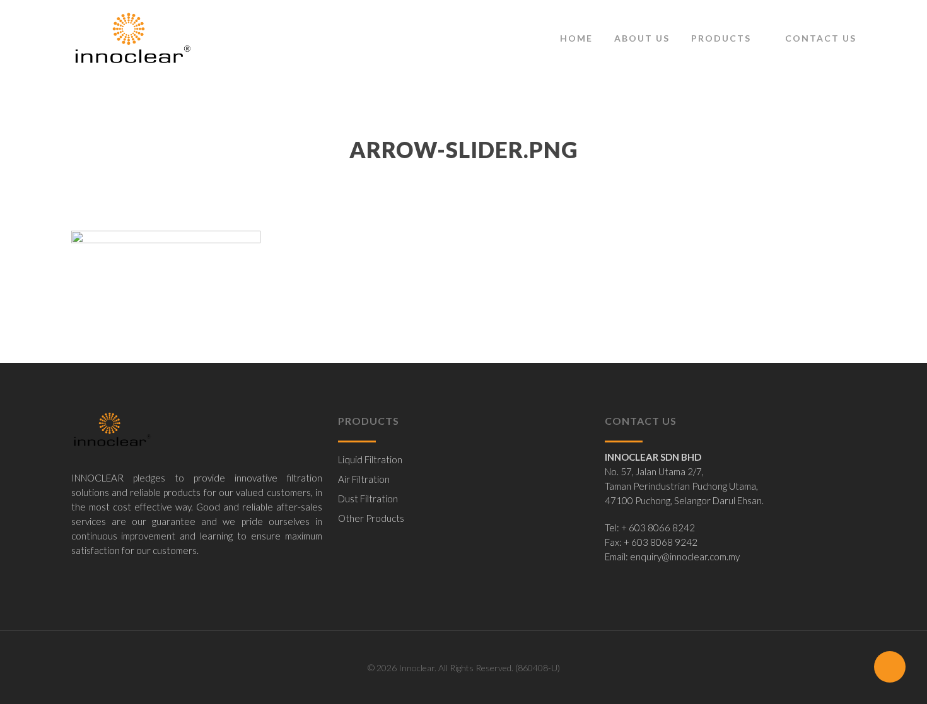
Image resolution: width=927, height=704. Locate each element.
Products (721, 38)
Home (576, 38)
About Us (642, 38)
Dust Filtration (368, 498)
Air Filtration (364, 479)
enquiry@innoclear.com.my (685, 556)
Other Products (371, 518)
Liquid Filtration (370, 459)
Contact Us (820, 38)
